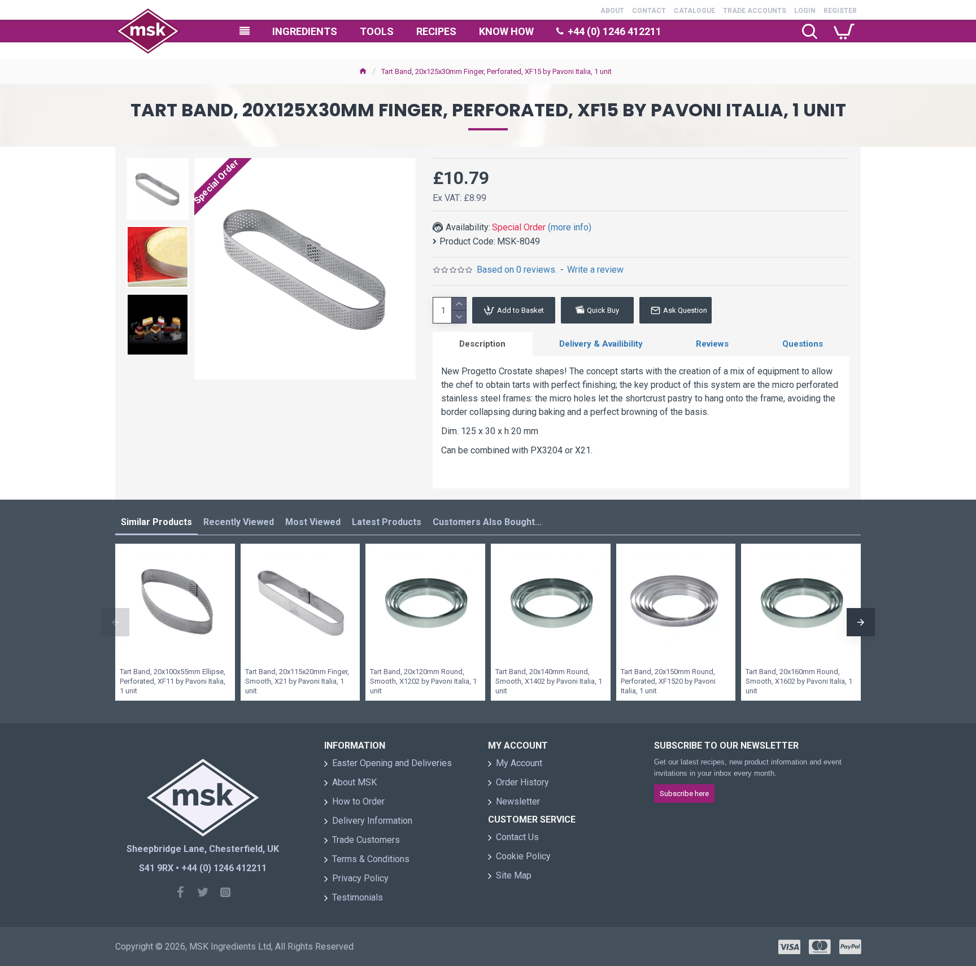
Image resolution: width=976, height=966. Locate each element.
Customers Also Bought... (487, 522)
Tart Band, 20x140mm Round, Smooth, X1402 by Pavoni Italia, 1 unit (548, 681)
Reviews (712, 344)
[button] (115, 622)
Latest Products (386, 522)
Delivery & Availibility (601, 344)
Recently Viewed (238, 522)
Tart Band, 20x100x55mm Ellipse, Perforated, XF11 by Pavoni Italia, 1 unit (172, 681)
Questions (802, 344)
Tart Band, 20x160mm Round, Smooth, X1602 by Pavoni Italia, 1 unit (799, 681)
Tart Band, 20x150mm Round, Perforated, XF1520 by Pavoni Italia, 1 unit (668, 681)
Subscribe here (684, 793)
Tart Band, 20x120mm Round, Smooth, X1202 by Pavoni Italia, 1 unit (423, 681)
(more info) (569, 227)
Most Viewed (313, 522)
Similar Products (156, 522)
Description (482, 344)
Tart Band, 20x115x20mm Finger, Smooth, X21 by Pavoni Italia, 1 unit (297, 681)
